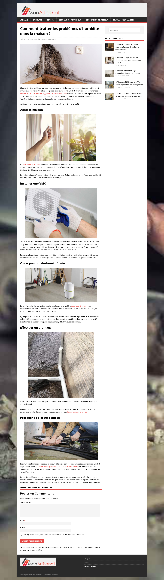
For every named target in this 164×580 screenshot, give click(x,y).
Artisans (24, 20)
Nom (22, 520)
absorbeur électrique (79, 306)
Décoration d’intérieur (97, 20)
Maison (50, 20)
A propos (87, 559)
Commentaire (25, 502)
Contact (86, 562)
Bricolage (37, 20)
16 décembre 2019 (30, 39)
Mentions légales (90, 566)
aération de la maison (30, 164)
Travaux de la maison (123, 20)
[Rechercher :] (124, 30)
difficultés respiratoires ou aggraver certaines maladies (43, 93)
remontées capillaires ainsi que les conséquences (58, 466)
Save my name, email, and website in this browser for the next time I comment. (53, 534)
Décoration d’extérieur (70, 20)
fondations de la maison (77, 412)
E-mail (22, 527)
